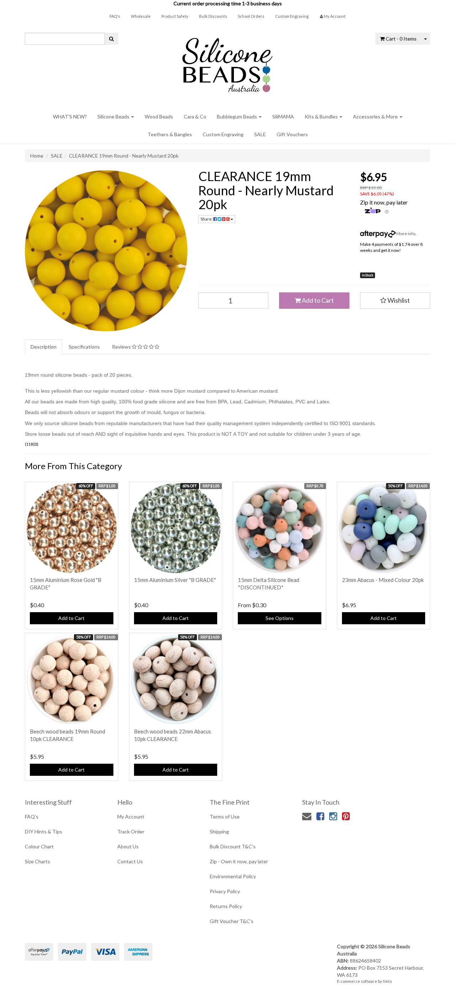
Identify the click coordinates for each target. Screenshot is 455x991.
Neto (387, 981)
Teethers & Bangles (170, 134)
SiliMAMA (283, 116)
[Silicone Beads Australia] (227, 62)
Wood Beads (159, 116)
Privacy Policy (225, 891)
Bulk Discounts (213, 16)
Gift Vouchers (292, 134)
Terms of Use (225, 817)
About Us (128, 846)
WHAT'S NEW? (70, 116)
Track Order (130, 831)
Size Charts (37, 861)
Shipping (219, 831)
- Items (401, 39)
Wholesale (141, 16)
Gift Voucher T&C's (231, 921)
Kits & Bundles (322, 116)
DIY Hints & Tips (43, 831)
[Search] (111, 39)
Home (36, 156)
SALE (260, 134)
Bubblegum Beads (237, 116)
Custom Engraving (292, 16)
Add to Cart (317, 300)
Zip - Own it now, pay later (239, 861)
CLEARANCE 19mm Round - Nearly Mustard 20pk (123, 156)
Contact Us (130, 861)
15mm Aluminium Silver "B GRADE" (175, 580)
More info (405, 233)
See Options (280, 618)
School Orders (251, 16)
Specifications (84, 347)
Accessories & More (376, 116)
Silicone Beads (113, 116)
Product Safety (174, 16)
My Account (130, 817)
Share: (206, 219)
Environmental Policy (233, 876)
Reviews (122, 347)
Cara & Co (195, 116)
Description (44, 347)
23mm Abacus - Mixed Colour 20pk (383, 580)
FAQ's (114, 16)
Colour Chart (39, 846)
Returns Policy (226, 906)
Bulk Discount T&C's (233, 846)
